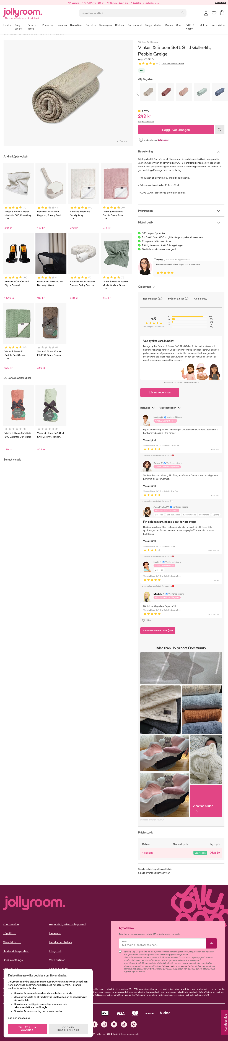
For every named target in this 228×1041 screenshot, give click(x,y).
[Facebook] (94, 1024)
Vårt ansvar (10, 969)
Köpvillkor (9, 933)
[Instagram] (104, 1024)
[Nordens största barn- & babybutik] (22, 12)
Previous (137, 93)
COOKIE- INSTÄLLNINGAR (68, 1029)
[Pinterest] (134, 1024)
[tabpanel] (67, 93)
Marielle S (159, 594)
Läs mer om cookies (19, 1017)
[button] (214, 13)
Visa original (149, 440)
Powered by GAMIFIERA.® (152, 820)
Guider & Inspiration (16, 951)
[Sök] (182, 12)
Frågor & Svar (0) (178, 298)
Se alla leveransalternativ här (154, 872)
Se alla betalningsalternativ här (155, 869)
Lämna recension (160, 392)
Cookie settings (13, 960)
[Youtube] (114, 1024)
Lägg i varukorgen (176, 130)
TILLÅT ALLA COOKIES (27, 1029)
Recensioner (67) (152, 298)
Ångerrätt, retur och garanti (67, 924)
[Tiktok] (124, 1024)
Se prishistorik (146, 121)
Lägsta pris (200, 852)
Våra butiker (57, 960)
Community (200, 298)
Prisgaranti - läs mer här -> (156, 241)
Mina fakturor (12, 942)
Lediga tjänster (59, 969)
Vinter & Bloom (148, 42)
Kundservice (220, 2)
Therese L (159, 259)
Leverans (55, 933)
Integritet (55, 951)
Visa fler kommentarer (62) (158, 630)
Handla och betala (60, 942)
